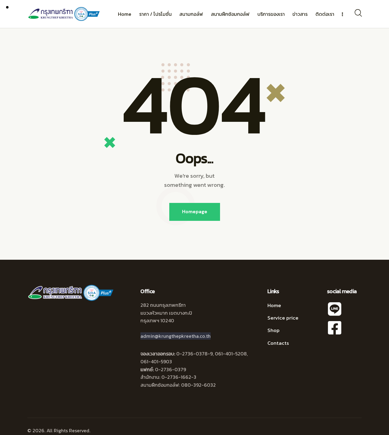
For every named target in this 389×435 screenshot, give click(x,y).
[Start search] (358, 13)
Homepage (194, 212)
